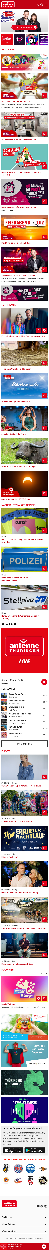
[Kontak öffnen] (38, 5)
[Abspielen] (43, 1246)
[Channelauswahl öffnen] (41, 5)
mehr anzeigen (24, 744)
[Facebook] (41, 1206)
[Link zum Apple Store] (13, 1150)
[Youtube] (38, 1206)
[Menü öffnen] (46, 5)
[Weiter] (46, 973)
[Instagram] (45, 1206)
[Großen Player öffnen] (37, 1246)
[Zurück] (41, 973)
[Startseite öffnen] (8, 4)
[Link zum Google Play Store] (34, 1150)
